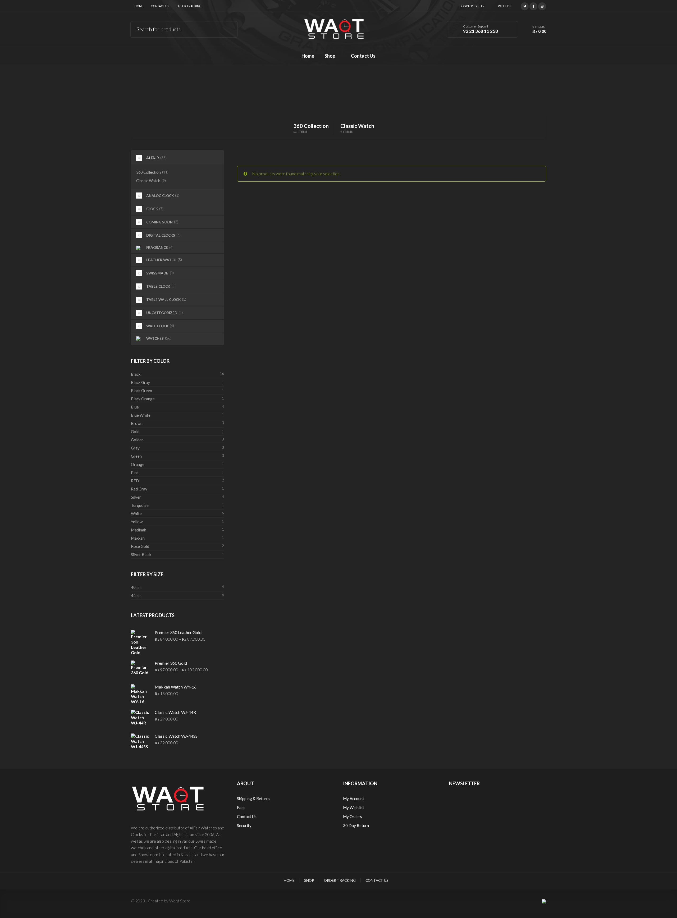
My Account (353, 798)
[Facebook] (533, 5)
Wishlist (504, 6)
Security (244, 825)
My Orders (352, 816)
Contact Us (160, 6)
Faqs (241, 807)
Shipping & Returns (253, 798)
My (346, 807)
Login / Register (472, 6)
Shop (309, 880)
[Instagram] (542, 5)
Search (229, 28)
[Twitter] (525, 5)
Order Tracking (189, 6)
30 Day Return (356, 825)
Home (139, 6)
